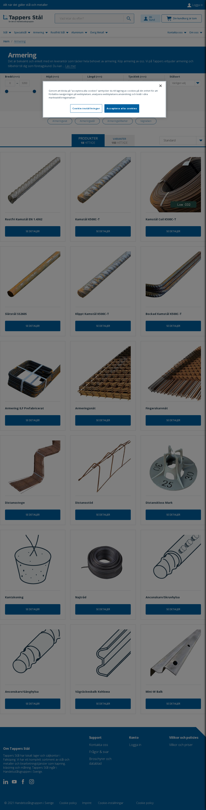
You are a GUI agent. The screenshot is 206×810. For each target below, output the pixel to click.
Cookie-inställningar (86, 108)
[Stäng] (160, 85)
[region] (104, 99)
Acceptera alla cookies (122, 108)
